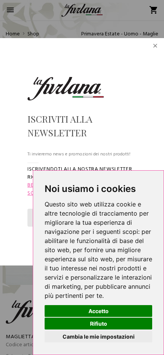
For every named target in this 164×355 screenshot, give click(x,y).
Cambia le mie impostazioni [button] (99, 336)
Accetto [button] (98, 311)
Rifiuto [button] (98, 323)
